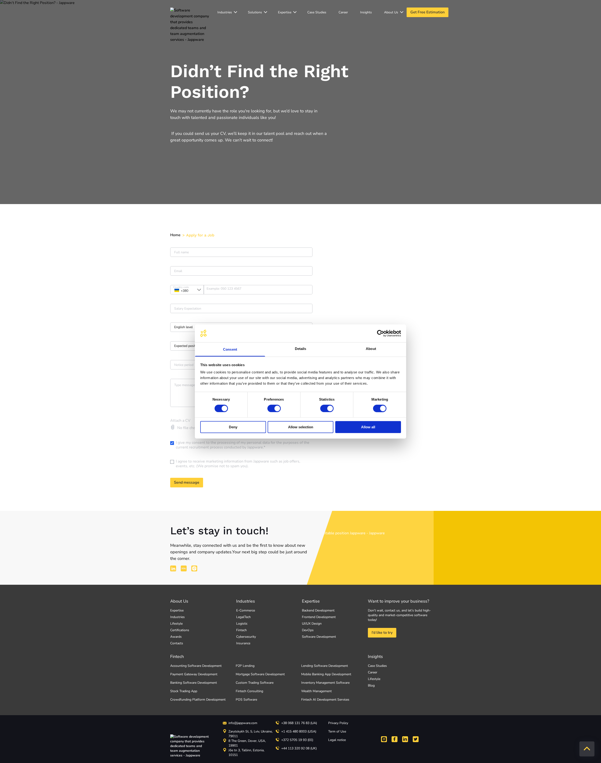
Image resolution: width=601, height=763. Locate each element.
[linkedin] (173, 568)
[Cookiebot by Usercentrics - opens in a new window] (380, 333)
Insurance (243, 643)
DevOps (308, 630)
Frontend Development (319, 617)
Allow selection (300, 427)
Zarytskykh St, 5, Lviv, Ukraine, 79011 (250, 733)
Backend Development (318, 610)
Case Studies (316, 12)
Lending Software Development (324, 666)
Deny (233, 427)
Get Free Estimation (427, 12)
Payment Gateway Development (193, 674)
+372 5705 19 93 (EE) (297, 740)
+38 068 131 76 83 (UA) (299, 723)
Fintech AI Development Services (325, 699)
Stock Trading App (183, 691)
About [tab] (371, 349)
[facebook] (394, 739)
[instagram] (194, 568)
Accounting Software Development (196, 666)
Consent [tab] (230, 350)
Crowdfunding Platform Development (198, 699)
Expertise (284, 12)
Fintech (241, 630)
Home (175, 235)
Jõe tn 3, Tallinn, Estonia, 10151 (246, 752)
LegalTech (243, 617)
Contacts (176, 643)
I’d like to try (382, 632)
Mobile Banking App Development (326, 674)
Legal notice (337, 740)
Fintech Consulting (249, 691)
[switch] (274, 408)
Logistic (241, 623)
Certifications (179, 630)
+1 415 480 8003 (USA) (298, 731)
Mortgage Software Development (260, 674)
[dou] (184, 568)
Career (343, 12)
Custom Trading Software (255, 682)
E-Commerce (245, 610)
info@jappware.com (242, 723)
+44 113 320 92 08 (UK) (299, 748)
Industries (224, 12)
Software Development (319, 636)
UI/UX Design (312, 623)
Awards (176, 636)
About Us (179, 601)
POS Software (246, 699)
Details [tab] (300, 349)
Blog (371, 685)
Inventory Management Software (325, 682)
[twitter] (416, 739)
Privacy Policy (338, 723)
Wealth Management (316, 691)
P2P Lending (245, 666)
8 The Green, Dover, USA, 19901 (247, 743)
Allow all (368, 427)
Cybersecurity (246, 636)
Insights (366, 12)
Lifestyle (176, 623)
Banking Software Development (193, 682)
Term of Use (337, 731)
